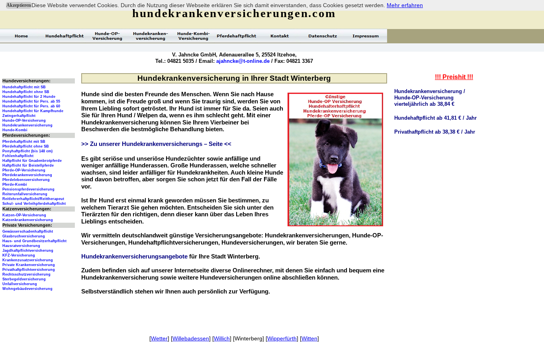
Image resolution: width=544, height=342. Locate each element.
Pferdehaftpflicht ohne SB (25, 146)
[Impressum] (365, 36)
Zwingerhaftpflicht (18, 116)
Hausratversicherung (21, 246)
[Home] (21, 36)
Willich (222, 338)
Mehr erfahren (405, 5)
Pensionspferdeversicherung (28, 189)
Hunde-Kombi (14, 130)
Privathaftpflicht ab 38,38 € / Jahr (434, 132)
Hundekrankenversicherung (27, 125)
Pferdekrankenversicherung (27, 175)
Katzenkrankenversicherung (27, 220)
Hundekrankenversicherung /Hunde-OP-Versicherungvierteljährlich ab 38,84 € (429, 97)
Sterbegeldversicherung (24, 279)
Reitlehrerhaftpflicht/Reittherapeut (33, 199)
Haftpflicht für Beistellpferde (28, 165)
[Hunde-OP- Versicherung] (107, 36)
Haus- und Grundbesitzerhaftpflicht (34, 241)
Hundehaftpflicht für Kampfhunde (32, 111)
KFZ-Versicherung (18, 255)
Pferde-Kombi (14, 185)
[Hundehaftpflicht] (64, 36)
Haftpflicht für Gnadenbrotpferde (32, 161)
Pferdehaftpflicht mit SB (23, 142)
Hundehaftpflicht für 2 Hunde (28, 97)
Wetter (159, 338)
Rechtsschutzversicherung (26, 274)
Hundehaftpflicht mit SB (24, 87)
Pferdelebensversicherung (26, 180)
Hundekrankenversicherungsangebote (134, 256)
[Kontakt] (279, 36)
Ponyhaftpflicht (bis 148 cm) (27, 151)
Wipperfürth (282, 338)
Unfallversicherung (19, 284)
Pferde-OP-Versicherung (23, 170)
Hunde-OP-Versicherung (24, 120)
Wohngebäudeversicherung (27, 289)
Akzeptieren (18, 5)
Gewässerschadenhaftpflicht (27, 231)
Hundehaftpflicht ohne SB (25, 92)
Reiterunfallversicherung (24, 194)
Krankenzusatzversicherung (27, 260)
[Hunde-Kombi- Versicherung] (193, 36)
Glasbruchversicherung (23, 236)
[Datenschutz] (322, 36)
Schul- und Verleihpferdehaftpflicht (34, 204)
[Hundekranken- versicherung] (150, 36)
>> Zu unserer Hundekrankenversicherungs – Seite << (156, 144)
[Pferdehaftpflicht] (236, 36)
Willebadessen (190, 338)
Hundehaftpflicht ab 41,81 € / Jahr (435, 118)
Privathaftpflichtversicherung (28, 270)
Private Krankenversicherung (28, 265)
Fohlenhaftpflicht (17, 156)
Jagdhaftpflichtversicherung (27, 251)
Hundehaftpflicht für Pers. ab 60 (31, 106)
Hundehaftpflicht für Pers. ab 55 (31, 101)
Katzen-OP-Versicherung (24, 215)
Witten (309, 338)
